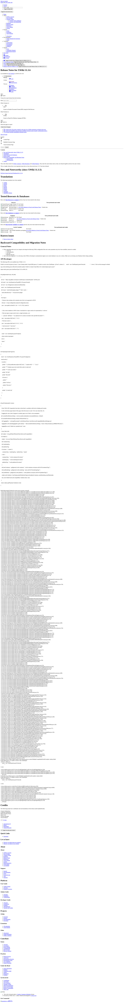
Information (13, 90)
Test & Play (6, 981)
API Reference (6, 906)
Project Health (6, 947)
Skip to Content (4, 1)
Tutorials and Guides (8, 907)
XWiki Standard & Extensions (13, 38)
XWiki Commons (17, 163)
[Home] (4, 60)
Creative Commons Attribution (24, 994)
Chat (4, 876)
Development (9, 43)
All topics (5, 887)
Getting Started (6, 886)
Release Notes (6, 857)
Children (13, 86)
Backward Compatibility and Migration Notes (13, 157)
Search (5, 7)
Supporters (5, 836)
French (5, 185)
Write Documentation (8, 985)
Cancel (6, 147)
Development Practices (8, 959)
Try (4, 54)
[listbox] (62, 110)
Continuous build (7, 971)
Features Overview (7, 889)
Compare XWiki (10, 19)
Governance (6, 945)
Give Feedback (6, 983)
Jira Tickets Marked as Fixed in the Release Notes (29, 207)
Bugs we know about (8, 239)
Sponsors (5, 877)
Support (5, 871)
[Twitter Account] (9, 1001)
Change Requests (7, 827)
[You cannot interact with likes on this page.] (2, 820)
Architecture (6, 904)
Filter (2, 100)
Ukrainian (5, 191)
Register (5, 5)
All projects (9, 36)
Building (5, 969)
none (6, 134)
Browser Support (7, 951)
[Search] (8, 7)
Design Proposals (7, 963)
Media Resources (7, 863)
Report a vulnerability (8, 988)
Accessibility (6, 865)
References (8, 25)
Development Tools (7, 960)
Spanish (5, 183)
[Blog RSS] (12, 1001)
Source (12, 85)
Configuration (6, 897)
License (8, 28)
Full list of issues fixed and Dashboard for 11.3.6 (12, 173)
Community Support (11, 50)
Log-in (5, 6)
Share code (5, 989)
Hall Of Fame (6, 949)
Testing (5, 972)
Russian (5, 189)
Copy (12, 78)
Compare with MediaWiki (15, 22)
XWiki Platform (35, 163)
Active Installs (9, 27)
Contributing (6, 980)
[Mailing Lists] (10, 1001)
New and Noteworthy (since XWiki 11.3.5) (13, 152)
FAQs (7, 49)
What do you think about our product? (12, 842)
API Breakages (9, 160)
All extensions (6, 926)
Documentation (6, 872)
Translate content (7, 984)
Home (4, 14)
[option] (63, 107)
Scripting (5, 905)
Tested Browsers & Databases (10, 155)
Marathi (5, 187)
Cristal (7, 40)
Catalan (5, 182)
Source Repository (7, 968)
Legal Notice (6, 864)
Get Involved (9, 42)
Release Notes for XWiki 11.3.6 (10, 66)
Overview (5, 916)
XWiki (7, 31)
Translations (9, 45)
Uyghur (5, 190)
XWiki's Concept (10, 16)
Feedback (8, 46)
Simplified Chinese (7, 193)
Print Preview (14, 82)
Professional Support (11, 51)
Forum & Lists (6, 875)
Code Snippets (9, 33)
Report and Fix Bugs (8, 987)
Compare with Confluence (15, 20)
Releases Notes (9, 24)
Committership (6, 948)
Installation (5, 895)
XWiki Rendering (26, 163)
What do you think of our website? (11, 843)
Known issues (6, 156)
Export (12, 81)
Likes (12, 91)
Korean (5, 186)
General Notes (9, 158)
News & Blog (9, 18)
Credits (5, 161)
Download (5, 52)
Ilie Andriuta (11, 73)
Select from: (5, 127)
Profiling (5, 975)
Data (4, 63)
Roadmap (8, 23)
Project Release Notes (8, 62)
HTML (5, 115)
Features (5, 918)
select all (2, 134)
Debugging (6, 973)
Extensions (8, 32)
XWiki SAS (33, 995)
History (12, 89)
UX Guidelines (6, 961)
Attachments (14, 87)
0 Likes (5, 820)
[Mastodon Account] (4, 1001)
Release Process (7, 956)
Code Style (5, 957)
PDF (4, 107)
